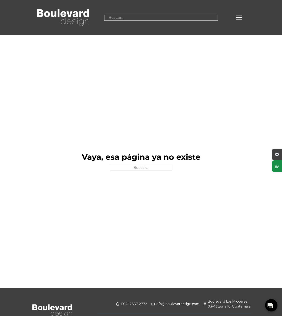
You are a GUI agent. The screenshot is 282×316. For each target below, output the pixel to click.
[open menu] (239, 17)
